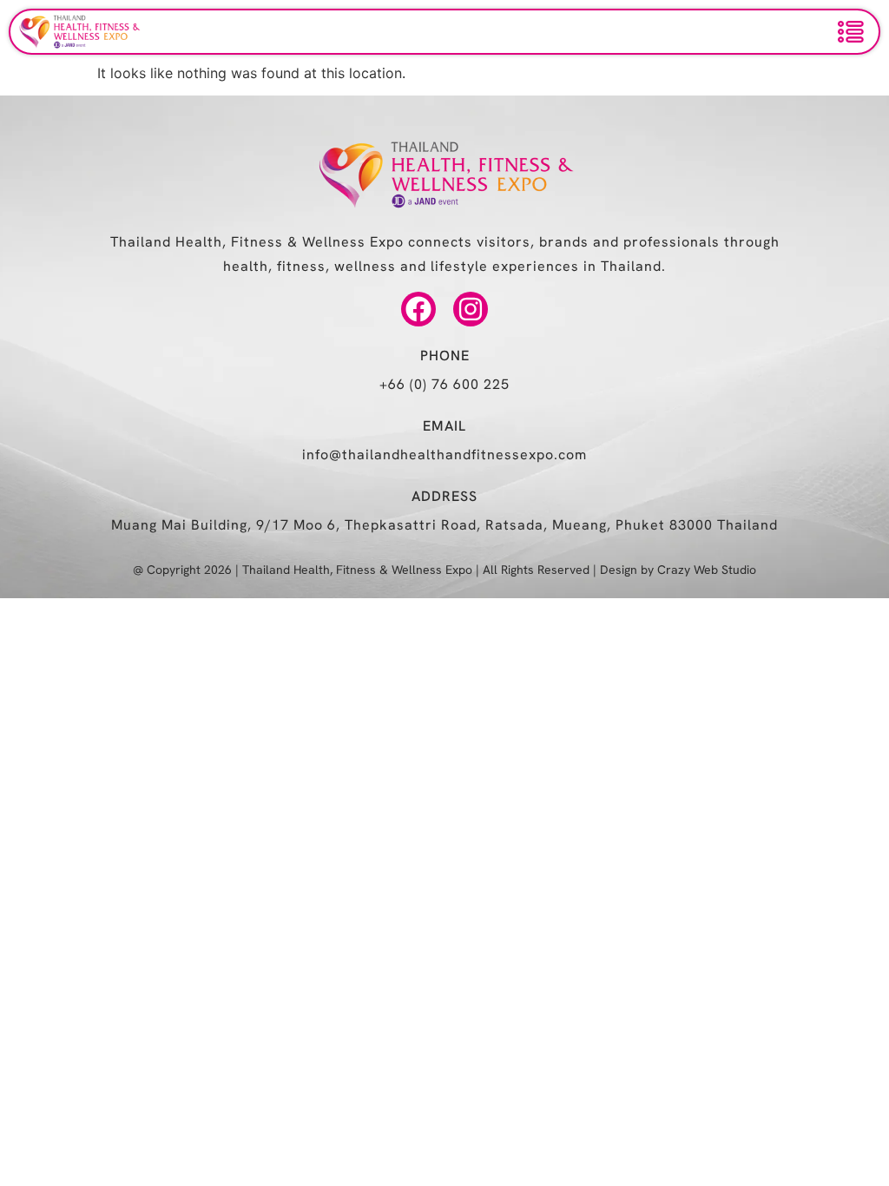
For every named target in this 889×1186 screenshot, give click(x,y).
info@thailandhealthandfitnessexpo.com (444, 454)
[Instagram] (470, 309)
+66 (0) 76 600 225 (444, 384)
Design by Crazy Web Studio (678, 569)
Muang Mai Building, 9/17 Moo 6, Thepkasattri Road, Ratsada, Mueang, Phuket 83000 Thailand (444, 525)
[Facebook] (418, 309)
